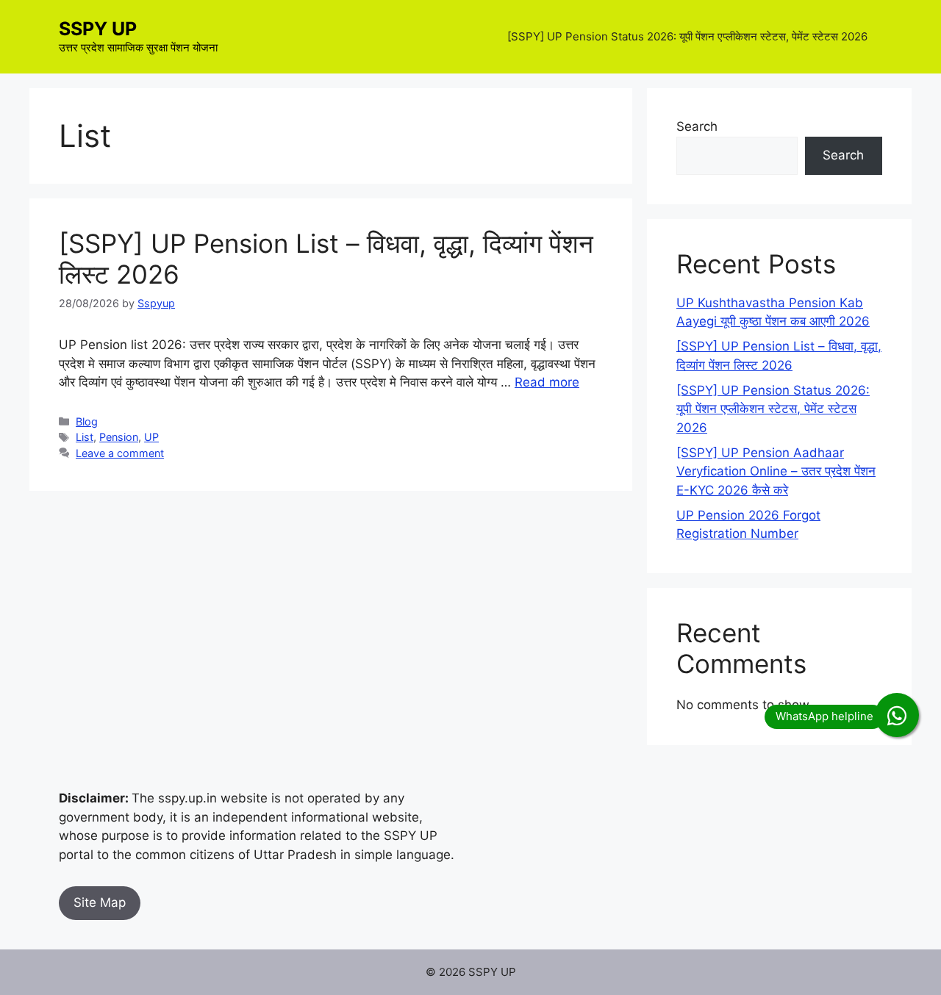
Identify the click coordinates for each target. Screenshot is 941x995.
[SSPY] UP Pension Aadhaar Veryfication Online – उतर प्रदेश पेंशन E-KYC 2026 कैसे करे (776, 471)
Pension (118, 437)
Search (697, 126)
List (84, 437)
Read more (547, 382)
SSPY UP (98, 29)
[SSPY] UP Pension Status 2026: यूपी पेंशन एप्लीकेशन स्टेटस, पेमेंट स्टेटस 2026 (687, 36)
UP (151, 437)
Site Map (100, 902)
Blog (87, 421)
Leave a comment (120, 453)
